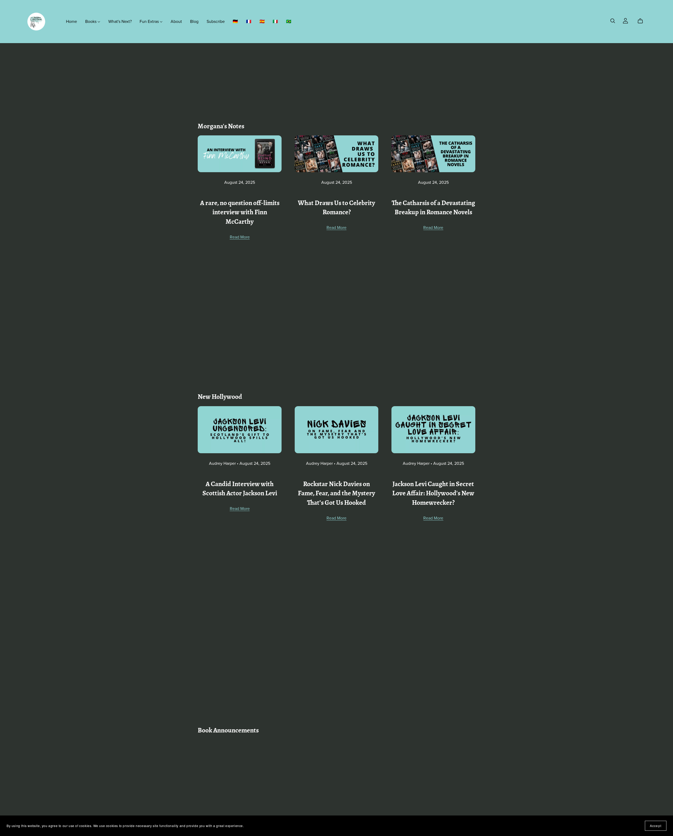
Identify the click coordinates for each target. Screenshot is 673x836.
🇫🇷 (248, 21)
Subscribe (216, 21)
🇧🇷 (288, 21)
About (176, 21)
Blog (194, 21)
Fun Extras (150, 21)
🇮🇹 (275, 21)
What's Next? (120, 21)
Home (71, 21)
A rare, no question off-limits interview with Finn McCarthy (239, 213)
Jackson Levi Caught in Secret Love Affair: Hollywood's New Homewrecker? (433, 494)
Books (91, 21)
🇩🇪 (235, 21)
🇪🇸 (262, 21)
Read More (240, 237)
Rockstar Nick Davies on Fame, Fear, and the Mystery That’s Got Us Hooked (336, 494)
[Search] (612, 20)
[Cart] (642, 21)
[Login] (625, 20)
